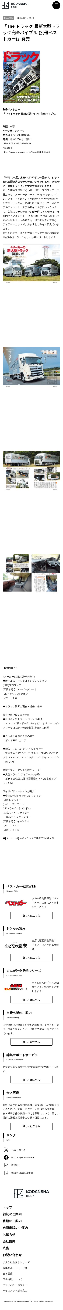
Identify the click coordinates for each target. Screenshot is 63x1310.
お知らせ (9, 1234)
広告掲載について (12, 1279)
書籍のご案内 (12, 1221)
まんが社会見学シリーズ (16, 1262)
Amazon (7, 147)
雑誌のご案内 (12, 1214)
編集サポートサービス (15, 1268)
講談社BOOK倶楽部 (22, 1172)
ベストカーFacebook (22, 1157)
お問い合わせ (12, 1255)
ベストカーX (18, 1149)
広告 (6, 1248)
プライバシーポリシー (15, 1285)
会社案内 (9, 1241)
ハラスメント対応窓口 (15, 1290)
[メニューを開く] (56, 5)
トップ (7, 1207)
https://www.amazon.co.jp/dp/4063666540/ (26, 152)
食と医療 (8, 1273)
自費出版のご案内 (15, 1227)
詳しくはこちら (31, 915)
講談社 (15, 1165)
